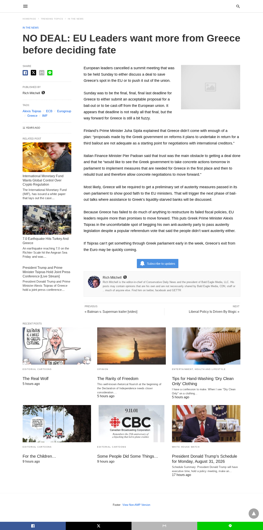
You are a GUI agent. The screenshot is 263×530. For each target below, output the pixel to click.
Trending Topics (52, 19)
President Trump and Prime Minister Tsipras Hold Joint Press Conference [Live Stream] (46, 272)
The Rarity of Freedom (117, 378)
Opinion (102, 369)
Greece (32, 115)
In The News (76, 19)
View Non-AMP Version (136, 504)
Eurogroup (64, 111)
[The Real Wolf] (57, 346)
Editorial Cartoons (37, 369)
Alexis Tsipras (32, 111)
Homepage (29, 19)
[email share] (41, 72)
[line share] (49, 72)
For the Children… (39, 456)
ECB (49, 111)
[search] (238, 6)
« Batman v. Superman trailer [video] (111, 311)
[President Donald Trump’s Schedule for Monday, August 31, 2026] (206, 423)
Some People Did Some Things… (127, 456)
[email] (164, 526)
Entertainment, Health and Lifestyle (199, 369)
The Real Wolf (35, 378)
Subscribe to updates (161, 263)
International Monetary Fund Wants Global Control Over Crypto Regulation (43, 180)
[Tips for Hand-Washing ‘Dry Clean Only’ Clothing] (206, 346)
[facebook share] (25, 72)
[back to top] (254, 513)
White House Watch (186, 447)
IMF (44, 115)
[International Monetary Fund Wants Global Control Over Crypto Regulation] (47, 157)
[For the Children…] (57, 423)
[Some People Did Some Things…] (131, 423)
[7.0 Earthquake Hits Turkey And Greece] (47, 220)
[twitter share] (33, 72)
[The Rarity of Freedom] (131, 346)
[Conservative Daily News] (131, 6)
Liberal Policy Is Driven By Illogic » (214, 311)
